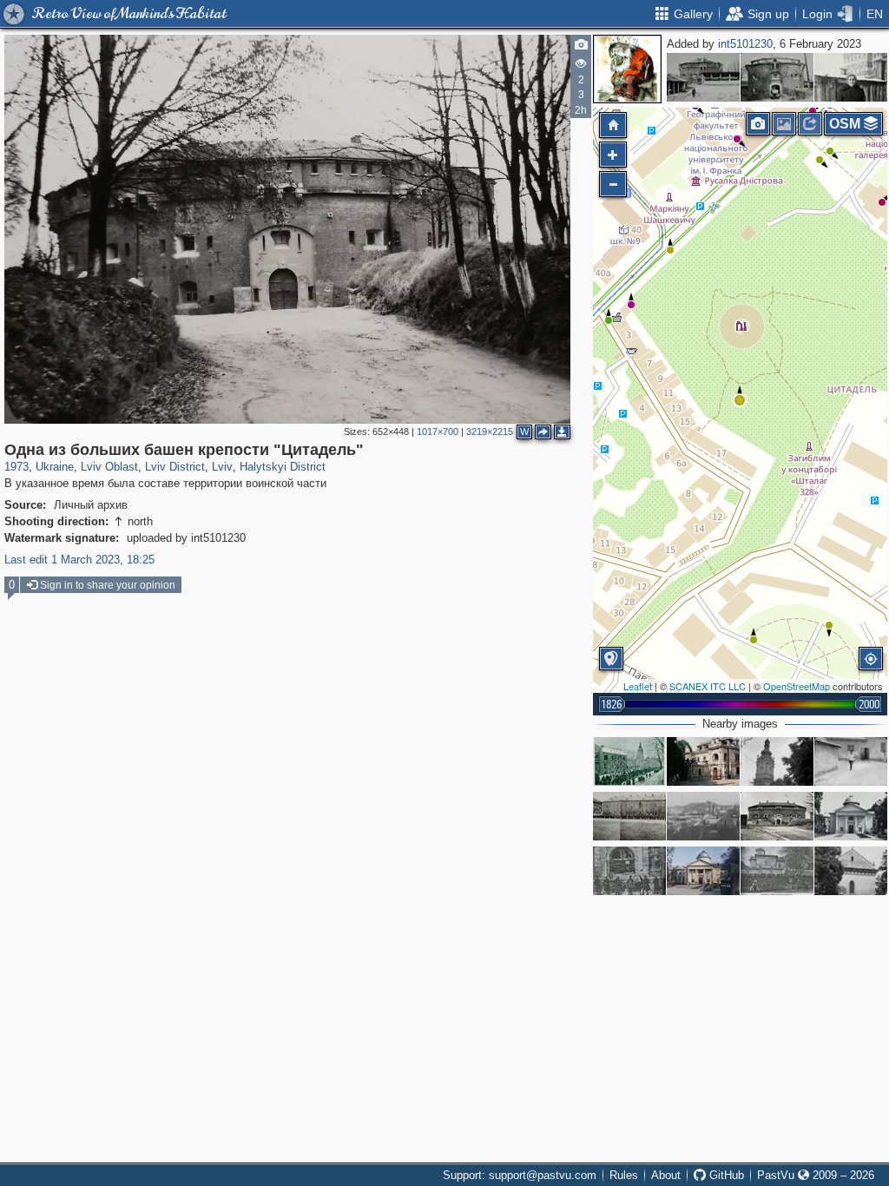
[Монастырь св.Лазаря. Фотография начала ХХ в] (777, 871)
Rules (623, 1175)
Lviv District (175, 466)
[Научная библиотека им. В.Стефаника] (850, 816)
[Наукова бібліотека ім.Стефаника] (703, 871)
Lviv (222, 466)
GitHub (725, 1175)
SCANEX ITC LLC (707, 686)
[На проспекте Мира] (850, 77)
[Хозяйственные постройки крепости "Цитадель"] (850, 761)
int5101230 (745, 43)
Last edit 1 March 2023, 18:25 (79, 559)
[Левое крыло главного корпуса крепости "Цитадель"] (629, 816)
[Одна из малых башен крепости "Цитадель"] (777, 77)
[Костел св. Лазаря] (850, 871)
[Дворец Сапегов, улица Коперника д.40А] (703, 761)
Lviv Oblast (109, 466)
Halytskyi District (283, 466)
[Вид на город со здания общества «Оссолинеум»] (703, 816)
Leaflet (637, 686)
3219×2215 (489, 431)
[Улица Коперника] (629, 761)
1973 (16, 466)
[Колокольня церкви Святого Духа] (777, 761)
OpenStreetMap (796, 686)
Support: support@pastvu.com (519, 1175)
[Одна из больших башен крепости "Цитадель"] (739, 400)
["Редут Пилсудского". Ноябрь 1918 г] (629, 871)
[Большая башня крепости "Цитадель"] (777, 816)
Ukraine (55, 466)
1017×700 (437, 431)
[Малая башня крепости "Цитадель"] (703, 77)
